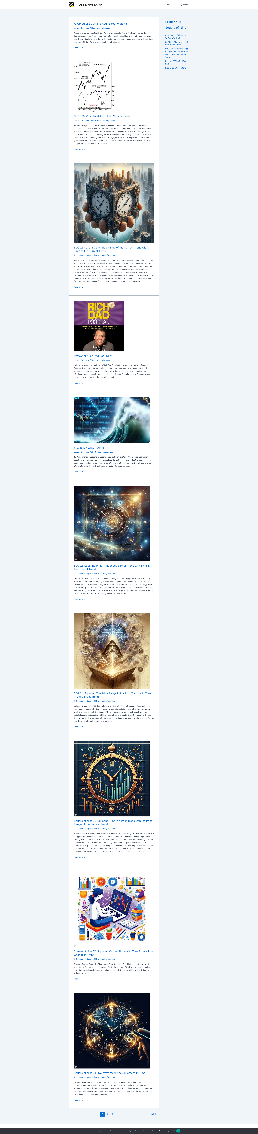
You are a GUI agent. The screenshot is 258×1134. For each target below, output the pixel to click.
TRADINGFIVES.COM (89, 4)
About (169, 5)
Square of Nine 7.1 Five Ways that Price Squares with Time (109, 1072)
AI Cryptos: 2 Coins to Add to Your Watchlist (101, 23)
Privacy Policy (182, 5)
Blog (93, 28)
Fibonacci (185, 22)
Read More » (79, 48)
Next (153, 1114)
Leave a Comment (81, 28)
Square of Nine (93, 255)
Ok (178, 1131)
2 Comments (79, 255)
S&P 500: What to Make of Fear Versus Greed (102, 116)
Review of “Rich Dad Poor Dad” (93, 355)
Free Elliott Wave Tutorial (89, 447)
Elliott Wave (96, 120)
